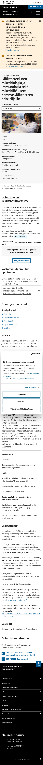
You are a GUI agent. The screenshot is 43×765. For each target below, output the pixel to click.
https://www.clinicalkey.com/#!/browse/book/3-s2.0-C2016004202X (21, 614)
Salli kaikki (21, 394)
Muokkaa (20, 402)
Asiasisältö (8, 321)
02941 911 (20, 746)
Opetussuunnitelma (10, 104)
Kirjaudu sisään (35, 7)
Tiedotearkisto (6, 683)
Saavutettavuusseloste (8, 718)
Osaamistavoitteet (11, 317)
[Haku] (33, 12)
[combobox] (21, 108)
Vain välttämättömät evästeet (21, 409)
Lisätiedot (8, 328)
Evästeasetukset (7, 723)
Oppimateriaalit (10, 324)
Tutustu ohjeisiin (12, 50)
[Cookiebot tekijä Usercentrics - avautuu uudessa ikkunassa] (30, 354)
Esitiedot (7, 314)
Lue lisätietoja (30, 387)
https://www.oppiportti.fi (16, 600)
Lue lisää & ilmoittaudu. (15, 66)
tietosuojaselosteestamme (23, 379)
